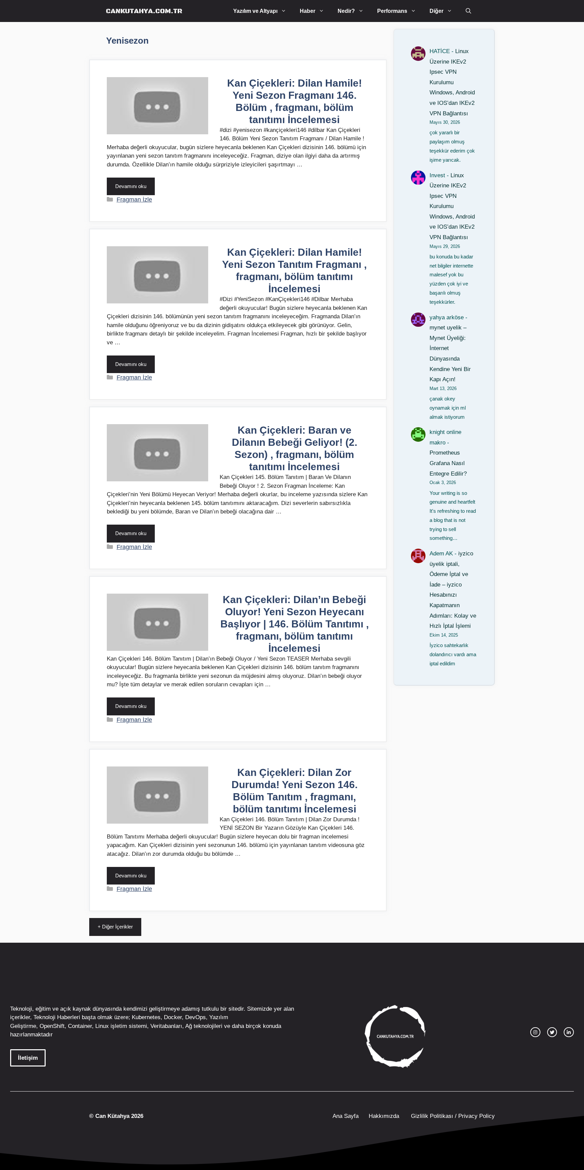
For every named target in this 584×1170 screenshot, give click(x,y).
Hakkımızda (384, 1116)
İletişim (28, 1058)
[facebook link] (569, 1032)
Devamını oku (130, 186)
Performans (392, 11)
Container (80, 1026)
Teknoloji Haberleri (56, 1017)
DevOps (195, 1017)
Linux (102, 1026)
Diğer (436, 11)
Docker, (174, 1017)
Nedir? (346, 11)
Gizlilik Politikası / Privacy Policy (452, 1116)
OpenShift (52, 1026)
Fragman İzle (134, 199)
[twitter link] (552, 1032)
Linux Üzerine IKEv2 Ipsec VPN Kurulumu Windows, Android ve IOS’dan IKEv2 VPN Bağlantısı (452, 82)
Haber (307, 11)
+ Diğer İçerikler (115, 927)
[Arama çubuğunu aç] (468, 11)
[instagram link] (535, 1032)
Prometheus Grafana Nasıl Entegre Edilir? (448, 463)
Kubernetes (146, 1017)
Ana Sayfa (346, 1116)
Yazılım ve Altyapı (255, 11)
